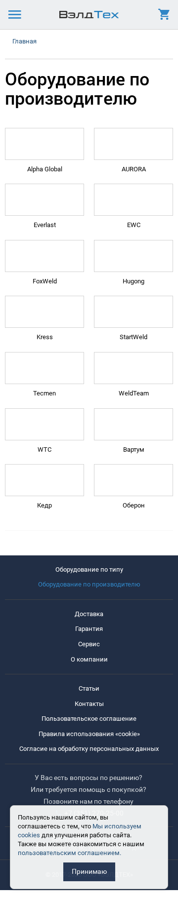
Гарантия (89, 628)
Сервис (89, 644)
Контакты (89, 703)
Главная (24, 41)
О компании (89, 659)
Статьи (89, 688)
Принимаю (89, 871)
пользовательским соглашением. (69, 853)
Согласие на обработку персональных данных (89, 748)
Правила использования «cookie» (89, 734)
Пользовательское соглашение (89, 718)
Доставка (89, 614)
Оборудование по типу (89, 569)
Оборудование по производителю (89, 584)
